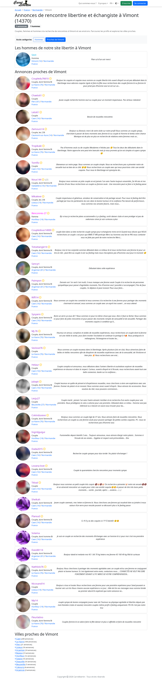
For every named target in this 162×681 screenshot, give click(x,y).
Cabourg (20, 667)
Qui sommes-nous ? (87, 3)
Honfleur (20, 656)
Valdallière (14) (38, 185)
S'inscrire (126, 3)
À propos (102, 3)
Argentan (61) (38, 270)
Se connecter (140, 3)
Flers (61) (36, 101)
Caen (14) (36, 118)
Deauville (20, 661)
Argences (20, 670)
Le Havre (20, 641)
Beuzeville (20, 664)
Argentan (20, 650)
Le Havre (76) (37, 84)
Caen (18, 638)
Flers (18, 644)
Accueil (18, 10)
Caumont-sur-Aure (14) (42, 135)
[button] (111, 3)
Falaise (19, 658)
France (27, 10)
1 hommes (35, 26)
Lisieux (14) (36, 202)
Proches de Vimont (55, 39)
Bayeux (19, 653)
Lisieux (19, 647)
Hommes (39, 39)
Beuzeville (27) (38, 404)
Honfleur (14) (37, 219)
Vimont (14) (37, 61)
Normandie (37, 10)
